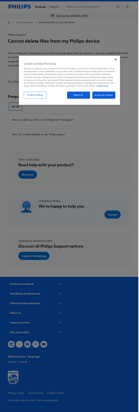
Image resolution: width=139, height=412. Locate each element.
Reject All (77, 95)
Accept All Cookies (103, 95)
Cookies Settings (34, 95)
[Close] (114, 59)
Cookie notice (101, 86)
